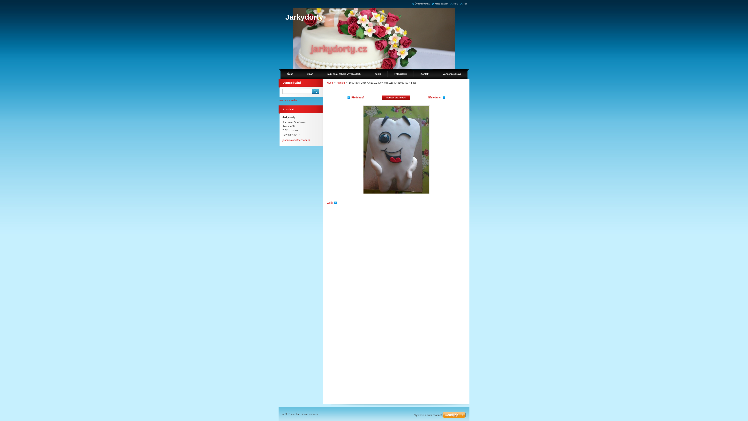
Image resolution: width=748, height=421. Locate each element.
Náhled (341, 83)
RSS (455, 4)
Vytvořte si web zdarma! (428, 415)
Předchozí (357, 97)
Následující (434, 97)
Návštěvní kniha (288, 100)
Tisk (465, 4)
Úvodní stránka (422, 4)
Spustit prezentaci (396, 97)
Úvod (330, 83)
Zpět (330, 202)
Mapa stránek (441, 4)
